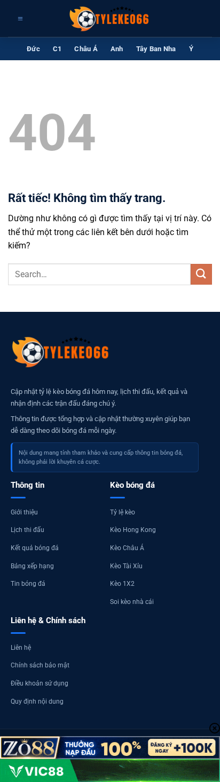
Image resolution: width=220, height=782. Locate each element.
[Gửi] (201, 274)
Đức (33, 49)
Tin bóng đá (28, 583)
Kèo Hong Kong (133, 530)
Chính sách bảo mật (40, 665)
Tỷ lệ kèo (122, 512)
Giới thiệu (24, 512)
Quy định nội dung (37, 701)
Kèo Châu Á (127, 548)
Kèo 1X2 (122, 583)
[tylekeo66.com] (110, 18)
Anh (117, 49)
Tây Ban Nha (156, 49)
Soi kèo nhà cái (132, 602)
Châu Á (86, 49)
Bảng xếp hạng (32, 566)
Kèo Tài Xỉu (126, 566)
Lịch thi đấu (27, 530)
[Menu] (19, 18)
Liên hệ (21, 647)
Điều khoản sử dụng (39, 683)
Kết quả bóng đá (35, 548)
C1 (57, 49)
